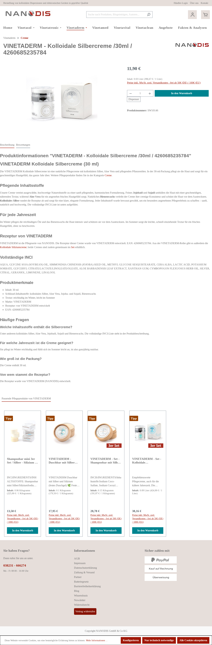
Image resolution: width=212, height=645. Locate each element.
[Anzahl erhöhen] (149, 93)
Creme (108, 175)
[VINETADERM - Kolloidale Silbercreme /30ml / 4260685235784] (61, 100)
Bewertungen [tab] (23, 144)
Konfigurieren (131, 640)
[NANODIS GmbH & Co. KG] (192, 50)
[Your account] (192, 14)
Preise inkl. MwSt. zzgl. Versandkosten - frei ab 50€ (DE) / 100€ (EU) (164, 82)
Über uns (194, 3)
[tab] (7, 145)
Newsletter (79, 600)
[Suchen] (149, 14)
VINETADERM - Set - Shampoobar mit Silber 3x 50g (105, 460)
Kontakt (204, 3)
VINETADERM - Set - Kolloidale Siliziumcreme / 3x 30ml (147, 460)
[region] (62, 100)
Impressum (79, 563)
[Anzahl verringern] (130, 93)
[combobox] (115, 14)
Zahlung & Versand (84, 572)
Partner (77, 577)
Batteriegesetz (81, 581)
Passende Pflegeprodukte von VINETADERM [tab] (26, 398)
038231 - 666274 (14, 565)
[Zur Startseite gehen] (28, 13)
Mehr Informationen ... (97, 640)
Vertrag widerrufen (85, 611)
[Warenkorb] (205, 14)
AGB (77, 558)
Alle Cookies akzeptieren (193, 640)
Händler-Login (181, 3)
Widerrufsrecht (81, 604)
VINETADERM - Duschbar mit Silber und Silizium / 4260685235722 (62, 460)
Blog (76, 591)
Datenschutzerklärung (85, 567)
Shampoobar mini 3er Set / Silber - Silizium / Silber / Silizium (21, 460)
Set (72, 247)
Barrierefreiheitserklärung (87, 586)
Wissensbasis (81, 595)
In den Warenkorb (181, 93)
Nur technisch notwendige (159, 640)
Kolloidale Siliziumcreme (13, 247)
